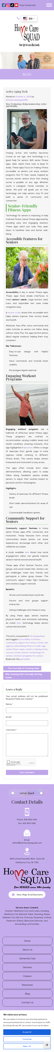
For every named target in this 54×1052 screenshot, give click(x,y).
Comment (11, 730)
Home (27, 940)
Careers (27, 976)
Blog (27, 993)
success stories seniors (17, 652)
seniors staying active (37, 649)
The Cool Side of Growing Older (22, 668)
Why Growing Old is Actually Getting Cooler (23, 676)
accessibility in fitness (29, 639)
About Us (27, 949)
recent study (14, 312)
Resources (27, 984)
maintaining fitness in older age (29, 646)
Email (9, 717)
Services (27, 967)
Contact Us (27, 1002)
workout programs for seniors (28, 656)
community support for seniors (21, 642)
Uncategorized (37, 636)
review (29, 447)
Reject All (27, 1046)
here (27, 552)
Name (9, 704)
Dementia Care (27, 958)
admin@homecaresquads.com (27, 843)
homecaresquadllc (17, 99)
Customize (27, 1039)
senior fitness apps (15, 649)
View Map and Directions (29, 894)
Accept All (27, 1032)
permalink (25, 659)
